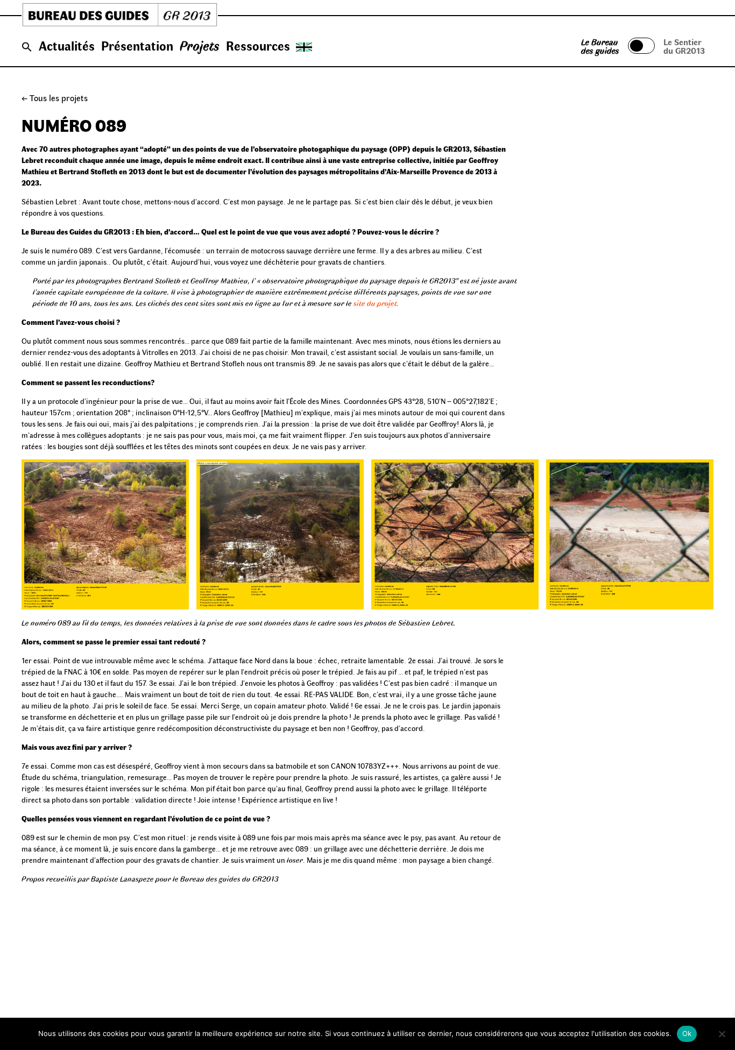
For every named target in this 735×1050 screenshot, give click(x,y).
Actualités (67, 45)
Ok (687, 1033)
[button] (27, 47)
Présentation (137, 45)
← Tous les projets (55, 97)
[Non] (721, 1033)
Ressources (258, 45)
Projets (200, 45)
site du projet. (376, 303)
